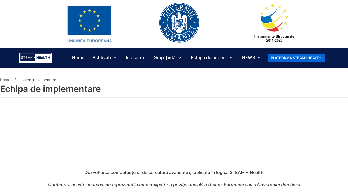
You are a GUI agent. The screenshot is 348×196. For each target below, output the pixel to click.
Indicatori (135, 57)
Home (78, 57)
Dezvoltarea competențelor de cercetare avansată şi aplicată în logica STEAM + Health (174, 172)
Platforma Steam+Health (296, 58)
